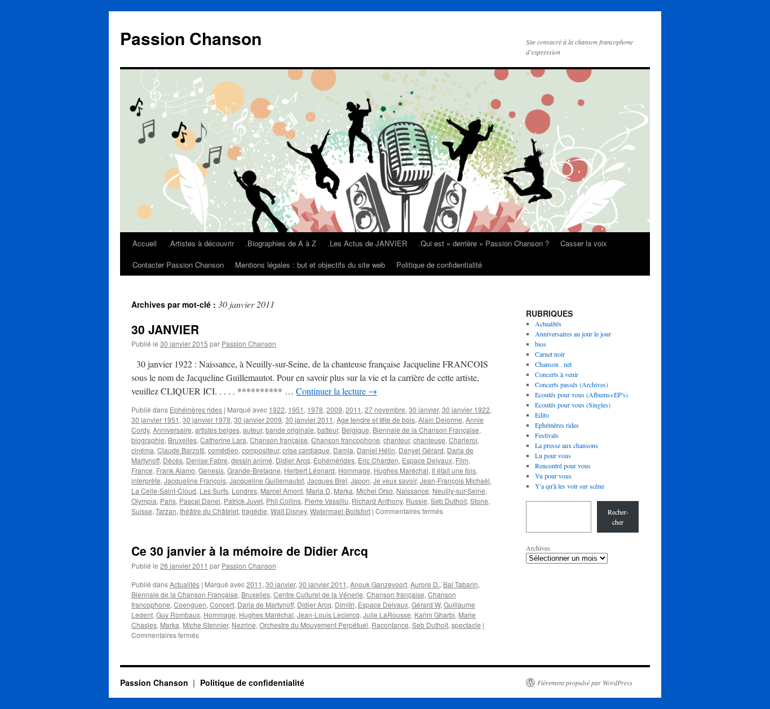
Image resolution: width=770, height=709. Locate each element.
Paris (168, 501)
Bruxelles (182, 440)
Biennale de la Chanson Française (426, 430)
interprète (146, 480)
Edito (542, 414)
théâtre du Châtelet (209, 511)
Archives (538, 547)
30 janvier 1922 (466, 409)
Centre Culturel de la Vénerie (318, 594)
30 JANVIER (165, 329)
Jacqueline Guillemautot (266, 480)
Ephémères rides (196, 409)
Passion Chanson (191, 38)
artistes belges (217, 430)
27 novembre (385, 409)
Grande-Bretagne (254, 470)
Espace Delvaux (427, 460)
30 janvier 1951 (155, 419)
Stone (479, 501)
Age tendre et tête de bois (376, 419)
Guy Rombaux (178, 614)
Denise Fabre (207, 460)
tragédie (254, 511)
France (142, 470)
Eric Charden (378, 460)
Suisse (141, 511)
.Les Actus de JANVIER (367, 243)
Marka (343, 490)
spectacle (466, 625)
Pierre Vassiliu (326, 501)
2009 (334, 409)
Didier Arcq (293, 460)
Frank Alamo (175, 470)
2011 (353, 409)
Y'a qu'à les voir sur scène (569, 485)
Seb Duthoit (449, 501)
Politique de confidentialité (439, 264)
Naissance (412, 490)
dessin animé (251, 460)
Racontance (390, 625)
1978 (315, 409)
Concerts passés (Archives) (571, 384)
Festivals (547, 435)
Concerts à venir (556, 374)
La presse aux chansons (566, 445)
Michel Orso (374, 490)
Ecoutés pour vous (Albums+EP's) (581, 394)
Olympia (144, 501)
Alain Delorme (440, 419)
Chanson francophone (345, 440)
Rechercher (618, 516)
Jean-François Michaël (455, 480)
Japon (360, 480)
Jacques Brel (327, 480)
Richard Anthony (377, 501)
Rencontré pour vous (563, 465)
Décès (173, 460)
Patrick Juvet (243, 501)
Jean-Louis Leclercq (328, 614)
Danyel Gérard (421, 450)
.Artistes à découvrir (201, 243)
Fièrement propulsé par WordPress (584, 682)
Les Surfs (214, 490)
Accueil (144, 243)
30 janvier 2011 (309, 419)
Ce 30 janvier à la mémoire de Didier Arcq (249, 550)
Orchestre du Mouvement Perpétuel (313, 625)
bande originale (289, 430)
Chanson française (279, 440)
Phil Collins (283, 501)
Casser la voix (583, 243)
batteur (327, 430)
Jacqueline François (195, 480)
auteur (252, 430)
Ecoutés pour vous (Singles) (572, 404)
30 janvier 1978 (207, 419)
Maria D (318, 490)
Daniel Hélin (376, 450)
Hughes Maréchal (401, 470)
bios (540, 343)
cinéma (142, 450)
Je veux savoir (395, 480)
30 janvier (424, 409)
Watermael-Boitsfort (340, 511)
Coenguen (190, 604)
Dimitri (345, 604)
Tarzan (166, 511)
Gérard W (425, 604)
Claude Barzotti (181, 450)
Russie (416, 501)
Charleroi (463, 440)
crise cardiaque (306, 450)
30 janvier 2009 (258, 419)
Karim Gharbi (434, 614)
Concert (222, 604)
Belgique (355, 430)
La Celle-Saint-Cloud (163, 490)
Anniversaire (172, 430)
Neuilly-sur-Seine (458, 490)
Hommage (354, 470)
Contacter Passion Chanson (178, 264)
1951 (296, 409)
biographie (148, 440)
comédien (223, 450)
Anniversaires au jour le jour (573, 333)
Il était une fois (454, 470)
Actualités (185, 584)
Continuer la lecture (336, 391)
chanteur (396, 440)
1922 (277, 409)
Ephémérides (334, 460)
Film (461, 460)
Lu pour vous (553, 455)
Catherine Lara (223, 440)
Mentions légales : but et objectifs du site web (310, 264)
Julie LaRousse (387, 614)
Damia (343, 450)
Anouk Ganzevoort (378, 584)
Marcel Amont (281, 490)
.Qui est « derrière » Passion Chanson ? (483, 243)
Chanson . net (553, 364)
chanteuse (429, 440)
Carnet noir (550, 353)
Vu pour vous (553, 475)
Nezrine (244, 625)
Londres (244, 490)
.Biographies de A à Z (280, 243)
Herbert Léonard (309, 470)
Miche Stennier (205, 625)
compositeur (260, 450)
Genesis (211, 470)
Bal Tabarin (460, 584)
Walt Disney (289, 511)
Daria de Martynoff (265, 604)
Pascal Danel (199, 501)
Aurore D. (425, 584)
